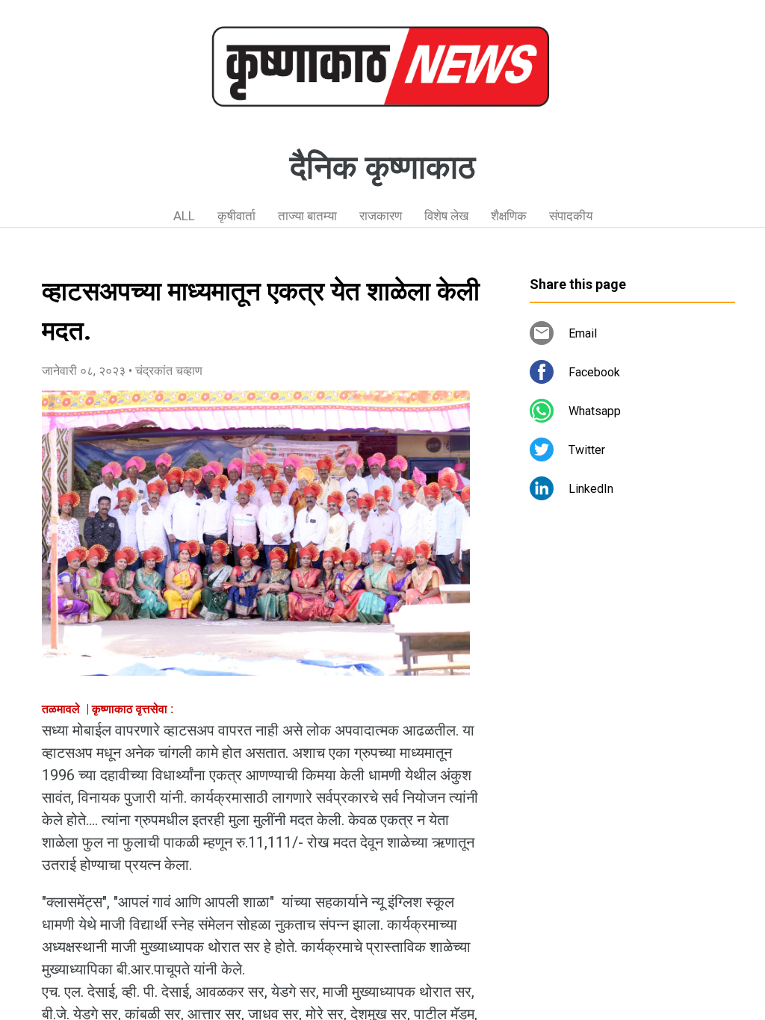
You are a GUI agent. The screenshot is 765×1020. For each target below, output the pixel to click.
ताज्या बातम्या (307, 215)
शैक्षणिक (509, 215)
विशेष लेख (446, 215)
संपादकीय (570, 215)
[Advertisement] (632, 649)
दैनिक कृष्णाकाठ (382, 167)
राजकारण (380, 215)
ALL (184, 215)
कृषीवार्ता (236, 215)
